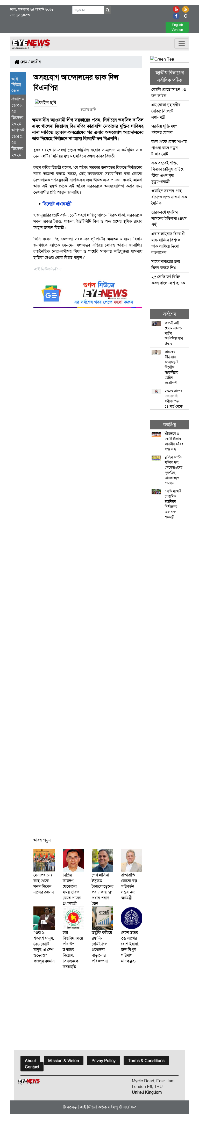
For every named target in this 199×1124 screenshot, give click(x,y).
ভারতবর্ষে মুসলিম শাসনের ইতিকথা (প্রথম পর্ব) (169, 218)
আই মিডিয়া (88, 1107)
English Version (177, 27)
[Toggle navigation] (181, 43)
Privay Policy (103, 1060)
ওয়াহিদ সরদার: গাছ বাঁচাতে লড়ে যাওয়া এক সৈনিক (169, 197)
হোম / (24, 61)
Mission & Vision (63, 1060)
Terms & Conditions (146, 1060)
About (30, 1060)
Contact (32, 1067)
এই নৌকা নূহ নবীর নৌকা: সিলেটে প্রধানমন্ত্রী (165, 111)
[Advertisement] (87, 575)
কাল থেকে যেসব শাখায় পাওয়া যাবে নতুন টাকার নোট (169, 148)
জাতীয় (36, 61)
